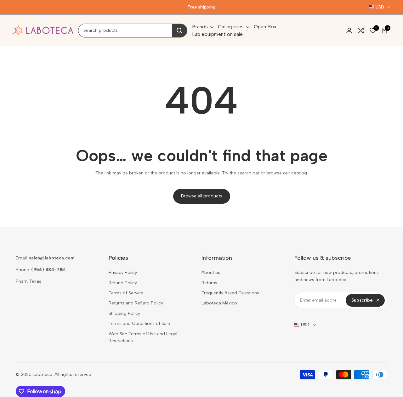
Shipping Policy (124, 313)
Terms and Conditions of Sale (139, 323)
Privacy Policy (123, 272)
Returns (209, 283)
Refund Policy (123, 283)
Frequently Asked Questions (230, 293)
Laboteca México (219, 303)
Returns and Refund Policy (136, 303)
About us (211, 272)
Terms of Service (126, 293)
